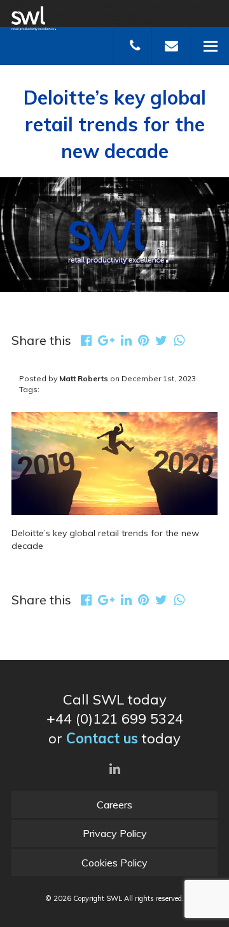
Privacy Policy (115, 833)
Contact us (102, 738)
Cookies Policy (114, 862)
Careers (114, 804)
